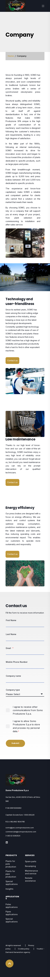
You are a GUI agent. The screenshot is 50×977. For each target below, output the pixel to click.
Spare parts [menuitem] (30, 861)
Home (11, 56)
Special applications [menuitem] (12, 882)
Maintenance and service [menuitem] (31, 872)
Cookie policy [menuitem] (23, 949)
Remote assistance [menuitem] (30, 879)
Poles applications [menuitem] (12, 905)
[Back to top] (9, 964)
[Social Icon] (7, 842)
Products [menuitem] (11, 855)
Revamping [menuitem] (30, 866)
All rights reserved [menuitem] (13, 945)
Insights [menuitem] (9, 889)
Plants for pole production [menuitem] (11, 864)
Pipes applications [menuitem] (12, 913)
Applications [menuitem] (12, 898)
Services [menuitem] (29, 855)
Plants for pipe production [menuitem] (11, 874)
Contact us (12, 360)
